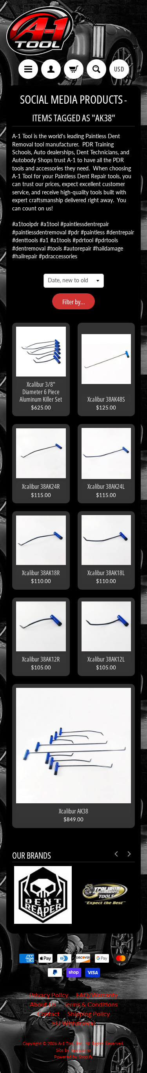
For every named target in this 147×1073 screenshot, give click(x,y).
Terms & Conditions (91, 1004)
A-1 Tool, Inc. (70, 1043)
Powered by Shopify (73, 1056)
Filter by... (73, 301)
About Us (43, 1004)
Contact (48, 1013)
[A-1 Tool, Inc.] (40, 30)
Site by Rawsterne (73, 1050)
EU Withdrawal (73, 1023)
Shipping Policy (88, 1013)
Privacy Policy (48, 994)
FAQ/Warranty (97, 994)
